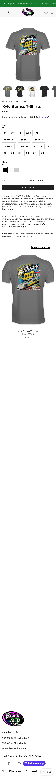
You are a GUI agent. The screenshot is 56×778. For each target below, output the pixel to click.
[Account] (46, 12)
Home (5, 101)
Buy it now (28, 187)
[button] (10, 12)
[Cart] (52, 12)
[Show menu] (4, 12)
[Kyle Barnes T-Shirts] (28, 289)
